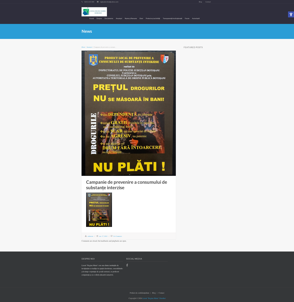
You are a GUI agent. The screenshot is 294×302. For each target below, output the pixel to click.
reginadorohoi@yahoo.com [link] (109, 2)
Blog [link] (200, 2)
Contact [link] (208, 2)
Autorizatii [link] (196, 18)
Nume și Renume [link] (131, 18)
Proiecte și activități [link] (153, 18)
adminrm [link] (90, 236)
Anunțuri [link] (119, 18)
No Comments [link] (117, 236)
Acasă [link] (91, 18)
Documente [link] (109, 18)
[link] (291, 14)
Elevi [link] (141, 18)
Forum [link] (187, 18)
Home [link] (83, 47)
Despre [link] (99, 18)
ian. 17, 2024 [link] (103, 236)
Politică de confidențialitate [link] (139, 293)
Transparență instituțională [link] (172, 18)
